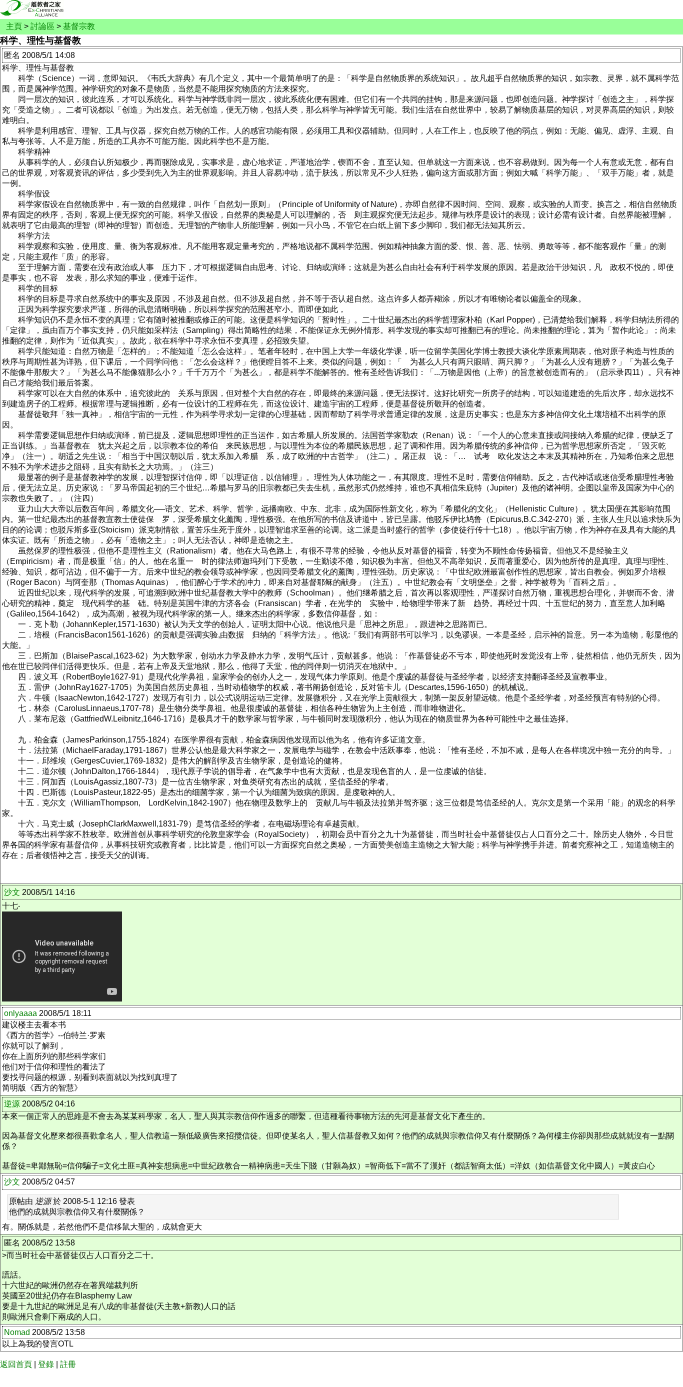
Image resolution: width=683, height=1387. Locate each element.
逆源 (12, 1104)
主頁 (14, 26)
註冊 (68, 1364)
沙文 (12, 892)
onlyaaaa (20, 1013)
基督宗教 (79, 26)
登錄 (46, 1364)
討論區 (42, 26)
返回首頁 (16, 1364)
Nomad (17, 1332)
